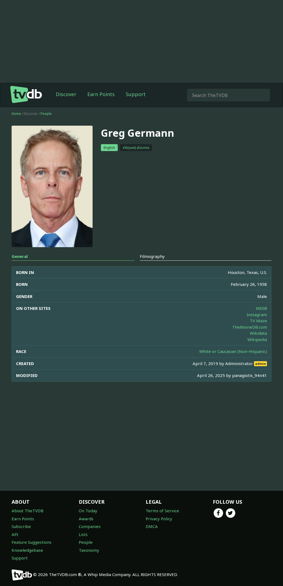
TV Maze (258, 320)
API (15, 534)
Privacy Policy (159, 518)
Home (16, 113)
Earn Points (101, 94)
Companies (90, 526)
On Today (88, 510)
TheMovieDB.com (249, 327)
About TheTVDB (27, 510)
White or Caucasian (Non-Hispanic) (233, 351)
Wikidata (258, 333)
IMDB (261, 308)
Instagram (257, 314)
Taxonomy (89, 550)
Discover (66, 94)
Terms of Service (162, 510)
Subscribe (21, 526)
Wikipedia (257, 339)
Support (136, 94)
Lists (83, 534)
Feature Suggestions (31, 542)
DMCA (152, 526)
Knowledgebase (27, 550)
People (46, 113)
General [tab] (20, 256)
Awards (86, 518)
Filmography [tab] (152, 256)
